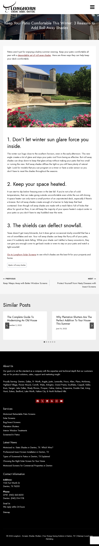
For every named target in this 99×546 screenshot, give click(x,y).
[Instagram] (57, 401)
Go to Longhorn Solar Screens (21, 254)
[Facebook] (38, 401)
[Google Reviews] (52, 401)
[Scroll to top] (92, 535)
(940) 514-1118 (17, 498)
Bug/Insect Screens (11, 422)
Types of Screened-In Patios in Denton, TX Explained (26, 456)
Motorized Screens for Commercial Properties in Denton (27, 465)
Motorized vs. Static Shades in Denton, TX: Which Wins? (28, 447)
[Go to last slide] (7, 326)
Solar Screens (9, 418)
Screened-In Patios (11, 434)
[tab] (44, 342)
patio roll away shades (17, 265)
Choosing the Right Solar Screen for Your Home (24, 461)
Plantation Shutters (11, 426)
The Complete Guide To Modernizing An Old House (22, 318)
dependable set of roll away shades (34, 55)
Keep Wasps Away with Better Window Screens (25, 281)
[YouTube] (61, 401)
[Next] (92, 326)
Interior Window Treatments (15, 430)
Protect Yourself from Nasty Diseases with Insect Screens (76, 282)
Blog (49, 19)
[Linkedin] (47, 401)
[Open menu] (92, 7)
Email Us (6, 503)
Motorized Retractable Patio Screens (19, 414)
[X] (42, 401)
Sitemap (6, 512)
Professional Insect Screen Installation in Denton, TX (26, 452)
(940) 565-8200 (16, 494)
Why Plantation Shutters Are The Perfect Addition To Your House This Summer (74, 320)
